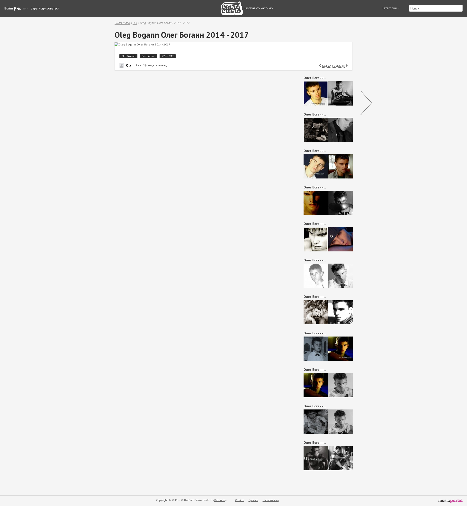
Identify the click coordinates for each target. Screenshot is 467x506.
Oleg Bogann (128, 56)
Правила (253, 500)
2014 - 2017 (167, 56)
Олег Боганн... (315, 78)
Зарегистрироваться (45, 8)
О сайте (239, 500)
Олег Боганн (148, 56)
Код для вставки (333, 65)
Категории (389, 8)
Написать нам (271, 500)
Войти (8, 8)
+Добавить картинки (258, 8)
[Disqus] (201, 135)
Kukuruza (219, 500)
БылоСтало (122, 23)
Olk (135, 23)
